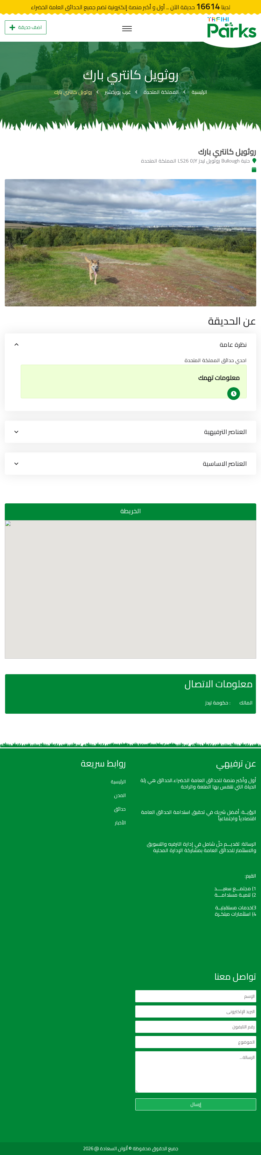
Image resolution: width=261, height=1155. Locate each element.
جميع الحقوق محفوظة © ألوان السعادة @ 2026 (130, 1148)
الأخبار (120, 823)
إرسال (195, 1104)
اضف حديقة (30, 27)
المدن (120, 795)
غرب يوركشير (118, 92)
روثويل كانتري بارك (73, 92)
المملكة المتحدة (161, 92)
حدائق (120, 809)
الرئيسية (199, 92)
